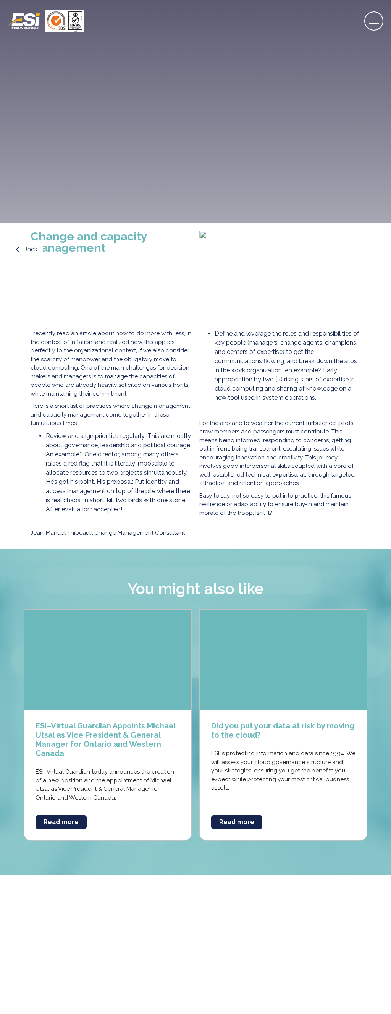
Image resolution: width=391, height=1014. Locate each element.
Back (30, 249)
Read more (61, 822)
